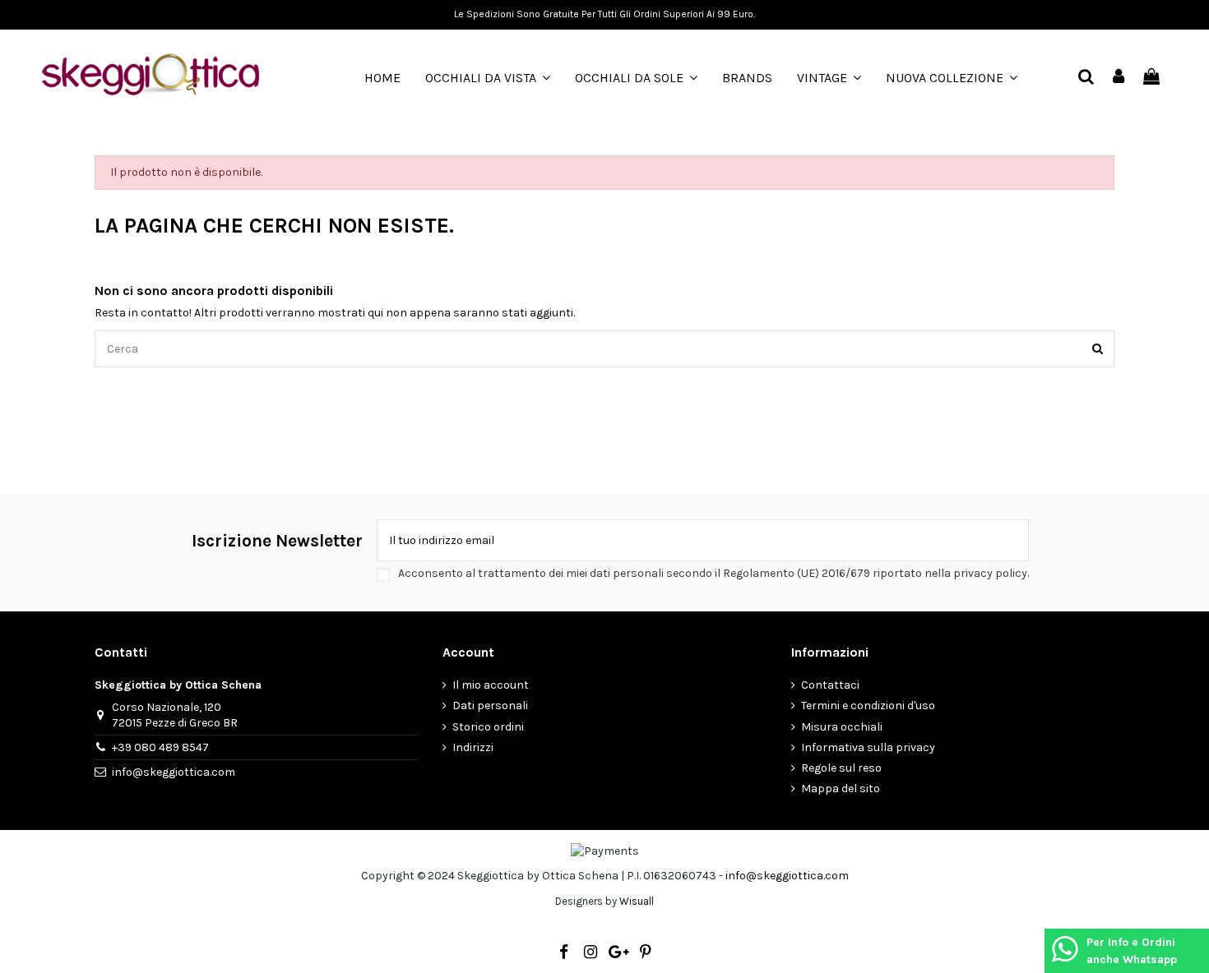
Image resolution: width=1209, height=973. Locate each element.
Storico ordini (488, 727)
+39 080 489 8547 (160, 747)
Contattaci (830, 685)
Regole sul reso (841, 768)
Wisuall (636, 901)
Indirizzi (472, 747)
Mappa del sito (840, 788)
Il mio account (490, 685)
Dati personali (490, 705)
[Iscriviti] (1011, 540)
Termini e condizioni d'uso (868, 705)
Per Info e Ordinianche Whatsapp (1131, 950)
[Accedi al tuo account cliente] (1119, 77)
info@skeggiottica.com (173, 772)
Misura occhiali (841, 727)
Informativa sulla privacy (868, 747)
